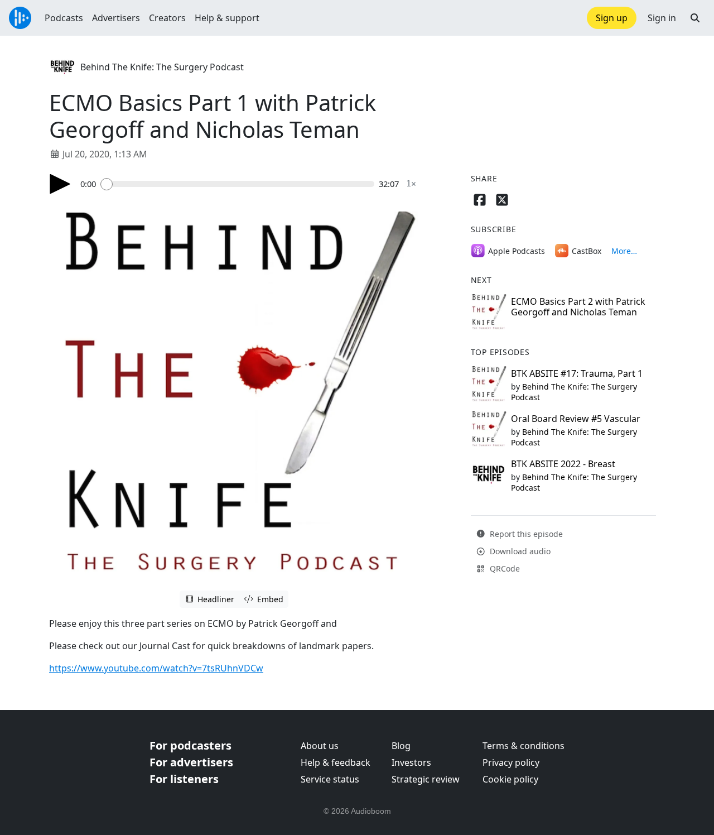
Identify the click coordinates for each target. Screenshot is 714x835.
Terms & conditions (524, 746)
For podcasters (190, 745)
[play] (60, 184)
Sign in (662, 18)
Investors (411, 762)
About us (320, 746)
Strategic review (426, 779)
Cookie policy (510, 779)
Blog (401, 746)
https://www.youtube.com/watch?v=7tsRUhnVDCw (156, 668)
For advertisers (191, 762)
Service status (330, 779)
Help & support (227, 18)
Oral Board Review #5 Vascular (575, 418)
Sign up (612, 18)
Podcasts (64, 18)
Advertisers (116, 18)
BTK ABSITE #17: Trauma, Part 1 (577, 373)
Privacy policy (511, 762)
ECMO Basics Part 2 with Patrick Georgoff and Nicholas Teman (578, 306)
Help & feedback (335, 762)
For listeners (184, 778)
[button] (695, 18)
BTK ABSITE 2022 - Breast (563, 464)
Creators (167, 18)
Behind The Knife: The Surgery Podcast (162, 67)
